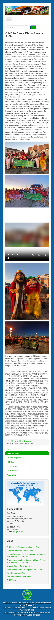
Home (9, 449)
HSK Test (10, 462)
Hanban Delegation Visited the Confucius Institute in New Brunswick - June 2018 (26, 555)
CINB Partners (12, 470)
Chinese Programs (14, 457)
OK (33, 27)
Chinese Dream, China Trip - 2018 (19, 566)
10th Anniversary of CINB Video (19, 576)
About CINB (11, 475)
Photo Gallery (12, 466)
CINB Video (11, 580)
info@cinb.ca (18, 531)
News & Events (13, 453)
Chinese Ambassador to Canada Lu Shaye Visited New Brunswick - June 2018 (26, 561)
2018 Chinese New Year (16, 573)
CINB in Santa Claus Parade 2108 (20, 550)
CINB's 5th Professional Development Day (23, 547)
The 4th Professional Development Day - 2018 (24, 569)
